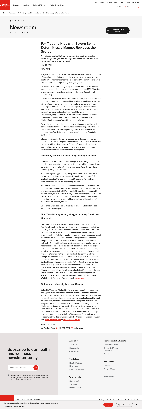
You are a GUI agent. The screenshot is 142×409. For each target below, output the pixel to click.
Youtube (135, 400)
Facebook (114, 400)
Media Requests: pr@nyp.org (118, 30)
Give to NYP (109, 2)
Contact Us (74, 351)
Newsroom (12, 13)
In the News (30, 33)
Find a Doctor (132, 7)
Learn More (8, 407)
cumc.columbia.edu (53, 319)
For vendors (109, 376)
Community (74, 348)
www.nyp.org (80, 278)
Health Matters (75, 363)
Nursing (107, 354)
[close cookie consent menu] (136, 405)
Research (127, 2)
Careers (102, 2)
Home (5, 13)
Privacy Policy (19, 407)
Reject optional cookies (124, 405)
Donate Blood (75, 387)
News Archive (22, 33)
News (115, 2)
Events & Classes (76, 369)
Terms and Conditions (38, 375)
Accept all (108, 405)
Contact (121, 2)
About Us (73, 345)
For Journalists (14, 33)
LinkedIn (125, 400)
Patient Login (135, 2)
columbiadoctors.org (71, 319)
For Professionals (111, 345)
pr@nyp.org (78, 328)
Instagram (104, 400)
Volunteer (73, 384)
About (96, 2)
